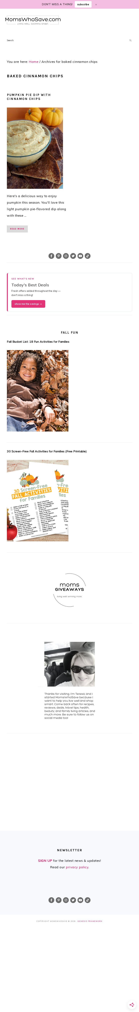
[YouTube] (80, 256)
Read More (17, 229)
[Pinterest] (59, 256)
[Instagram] (66, 256)
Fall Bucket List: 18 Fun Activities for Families (38, 341)
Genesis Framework (90, 921)
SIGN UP (45, 861)
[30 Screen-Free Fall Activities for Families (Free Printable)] (69, 502)
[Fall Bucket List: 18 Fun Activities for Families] (69, 392)
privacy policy (77, 867)
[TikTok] (87, 256)
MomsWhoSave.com (33, 20)
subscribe (83, 4)
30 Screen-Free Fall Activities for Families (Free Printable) (47, 451)
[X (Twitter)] (73, 256)
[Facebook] (51, 256)
